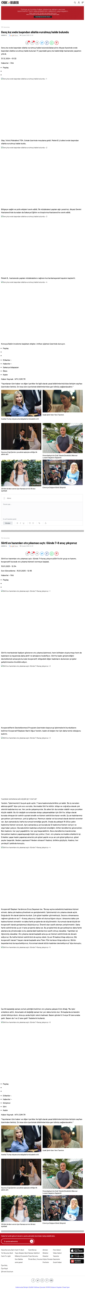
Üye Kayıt (4, 1268)
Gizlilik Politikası (34, 1287)
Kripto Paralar (48, 1259)
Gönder (7, 523)
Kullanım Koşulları (56, 1287)
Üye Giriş (4, 1265)
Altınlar (45, 1250)
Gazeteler (56, 1259)
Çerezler (42, 1287)
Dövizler (45, 1253)
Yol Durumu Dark (7, 1253)
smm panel (19, 1262)
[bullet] (33, 523)
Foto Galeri (57, 1250)
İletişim (26, 1287)
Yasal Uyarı (66, 1287)
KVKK (48, 1287)
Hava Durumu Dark (7, 1250)
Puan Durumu (33, 1256)
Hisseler (45, 1256)
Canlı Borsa (32, 1250)
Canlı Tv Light (6, 1256)
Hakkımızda (19, 1287)
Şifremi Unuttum (7, 1272)
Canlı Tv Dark (19, 1250)
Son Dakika (19, 1259)
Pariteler (46, 1262)
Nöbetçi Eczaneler (21, 1256)
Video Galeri (57, 1253)
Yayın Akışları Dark (21, 1253)
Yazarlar (56, 1256)
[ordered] (29, 523)
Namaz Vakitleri (34, 1253)
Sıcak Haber (57, 1262)
